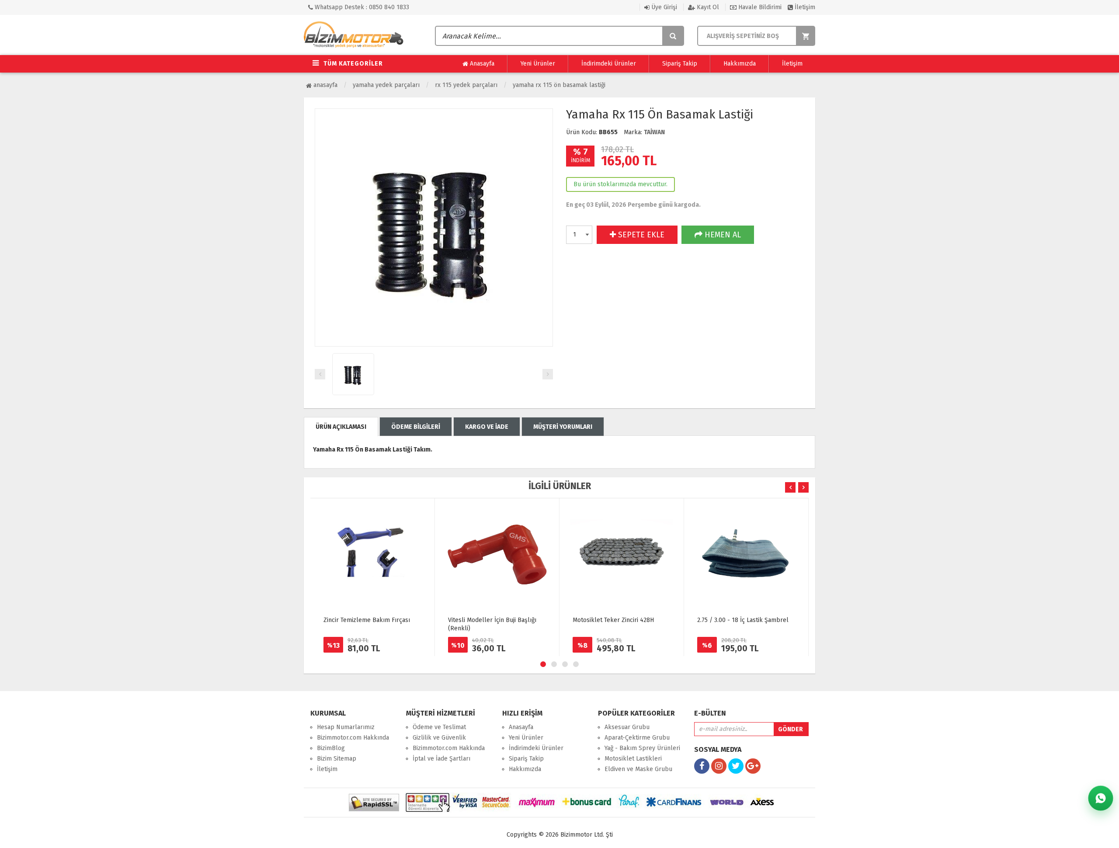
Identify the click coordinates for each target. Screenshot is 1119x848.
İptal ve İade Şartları (441, 758)
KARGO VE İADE (486, 427)
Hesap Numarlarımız (346, 727)
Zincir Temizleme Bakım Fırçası (366, 620)
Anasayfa (481, 63)
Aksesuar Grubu (627, 727)
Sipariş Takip (679, 63)
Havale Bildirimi (759, 7)
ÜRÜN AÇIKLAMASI (341, 427)
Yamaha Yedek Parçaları (386, 85)
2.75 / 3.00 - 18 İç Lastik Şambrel (743, 620)
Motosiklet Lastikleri (633, 758)
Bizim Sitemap (336, 758)
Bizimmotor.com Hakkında (353, 737)
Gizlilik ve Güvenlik (439, 737)
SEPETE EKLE (640, 235)
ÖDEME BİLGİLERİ (415, 427)
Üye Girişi (663, 7)
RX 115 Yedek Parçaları (466, 85)
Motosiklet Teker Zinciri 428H (613, 620)
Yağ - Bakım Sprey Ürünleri (642, 748)
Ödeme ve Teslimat (439, 727)
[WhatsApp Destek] (1100, 798)
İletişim (804, 7)
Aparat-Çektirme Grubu (637, 737)
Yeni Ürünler (538, 63)
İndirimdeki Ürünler (608, 63)
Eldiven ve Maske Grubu (638, 769)
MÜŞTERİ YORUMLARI (562, 427)
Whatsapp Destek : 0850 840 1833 (361, 7)
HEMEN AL (721, 235)
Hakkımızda (739, 63)
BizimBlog (331, 748)
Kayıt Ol (707, 7)
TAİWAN (654, 132)
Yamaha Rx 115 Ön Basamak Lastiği (559, 85)
